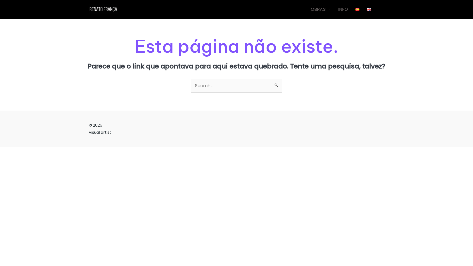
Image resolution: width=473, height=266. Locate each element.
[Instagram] (381, 9)
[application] (328, 9)
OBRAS (318, 9)
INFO (343, 9)
